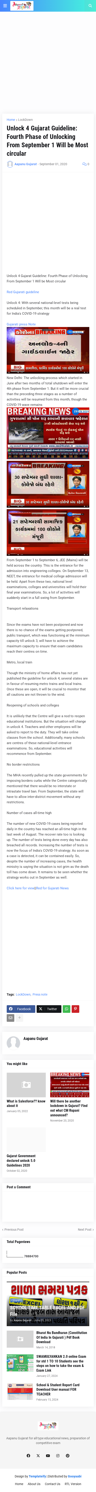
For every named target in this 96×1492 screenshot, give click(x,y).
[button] (5, 6)
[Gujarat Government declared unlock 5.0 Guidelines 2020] (26, 1139)
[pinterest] (67, 1456)
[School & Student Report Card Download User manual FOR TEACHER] (20, 1391)
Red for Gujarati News (52, 888)
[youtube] (48, 1456)
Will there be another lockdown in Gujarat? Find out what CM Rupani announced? (69, 1108)
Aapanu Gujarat (35, 1038)
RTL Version (73, 1484)
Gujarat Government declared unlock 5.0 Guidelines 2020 (21, 1160)
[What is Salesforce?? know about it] (26, 1085)
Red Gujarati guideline (23, 292)
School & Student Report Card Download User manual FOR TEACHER (57, 1390)
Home (11, 119)
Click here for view (20, 888)
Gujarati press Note (21, 324)
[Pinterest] (75, 1009)
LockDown (25, 119)
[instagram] (58, 1456)
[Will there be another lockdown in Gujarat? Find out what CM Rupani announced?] (69, 1085)
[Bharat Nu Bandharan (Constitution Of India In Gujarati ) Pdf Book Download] (20, 1339)
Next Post (85, 1229)
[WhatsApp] (66, 1009)
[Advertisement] (48, 65)
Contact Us (52, 1484)
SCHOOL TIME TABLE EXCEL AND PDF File (47, 1311)
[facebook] (28, 1456)
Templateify (37, 1476)
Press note (40, 994)
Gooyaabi (74, 1476)
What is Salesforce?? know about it (26, 1103)
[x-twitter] (38, 1456)
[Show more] (19, 1018)
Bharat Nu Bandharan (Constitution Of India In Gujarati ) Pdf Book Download (61, 1337)
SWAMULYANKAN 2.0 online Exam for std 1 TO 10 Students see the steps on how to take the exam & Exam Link (61, 1363)
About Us (34, 1484)
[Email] (10, 1018)
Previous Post (14, 1229)
